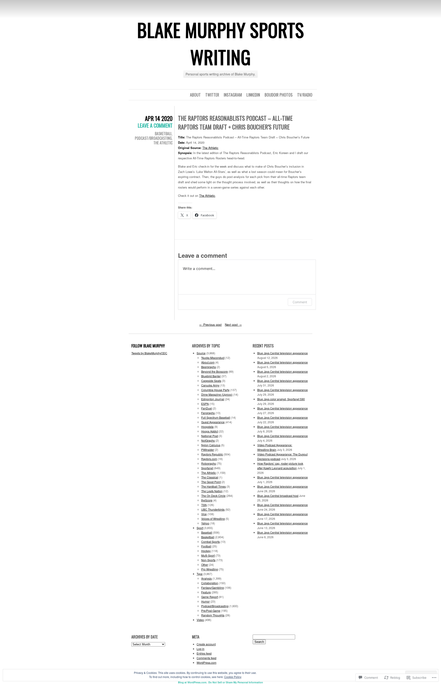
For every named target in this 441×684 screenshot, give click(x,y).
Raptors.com (209, 459)
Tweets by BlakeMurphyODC (149, 353)
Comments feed (206, 658)
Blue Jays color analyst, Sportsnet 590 (281, 399)
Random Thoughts (212, 615)
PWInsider (207, 450)
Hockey (206, 551)
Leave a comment (155, 125)
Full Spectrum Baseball (215, 417)
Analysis (206, 578)
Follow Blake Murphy (148, 346)
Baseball (206, 532)
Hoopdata (207, 427)
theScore (206, 500)
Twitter (212, 95)
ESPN (205, 404)
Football (206, 546)
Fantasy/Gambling (212, 588)
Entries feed (204, 653)
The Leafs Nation (212, 491)
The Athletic (162, 143)
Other (204, 565)
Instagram (233, 95)
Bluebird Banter (211, 376)
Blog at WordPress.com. (192, 682)
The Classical (209, 477)
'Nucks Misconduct (212, 358)
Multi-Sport (208, 555)
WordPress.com (206, 662)
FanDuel (206, 408)
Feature (206, 592)
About (195, 95)
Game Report (209, 597)
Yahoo (205, 523)
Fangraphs (208, 413)
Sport (200, 528)
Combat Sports (210, 542)
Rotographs (208, 463)
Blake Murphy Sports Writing (220, 43)
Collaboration (209, 583)
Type (200, 574)
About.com (208, 362)
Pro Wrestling (209, 569)
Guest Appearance (213, 422)
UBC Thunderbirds (213, 509)
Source (201, 353)
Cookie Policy (232, 677)
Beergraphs (208, 367)
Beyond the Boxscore (214, 371)
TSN (204, 505)
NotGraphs (208, 440)
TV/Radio (304, 95)
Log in (200, 649)
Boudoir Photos (279, 95)
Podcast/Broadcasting (153, 138)
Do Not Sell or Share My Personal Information (235, 682)
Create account (206, 644)
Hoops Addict (209, 431)
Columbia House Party (215, 390)
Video (200, 620)
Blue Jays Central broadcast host (277, 496)
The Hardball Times (213, 486)
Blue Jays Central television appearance (282, 353)
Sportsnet (207, 468)
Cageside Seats (211, 381)
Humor (205, 601)
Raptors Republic (212, 454)
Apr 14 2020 (158, 118)
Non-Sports (208, 560)
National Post (209, 436)
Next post (233, 324)
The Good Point (211, 482)
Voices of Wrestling (213, 519)
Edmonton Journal (212, 399)
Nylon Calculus (210, 445)
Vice (204, 514)
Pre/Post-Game (210, 610)
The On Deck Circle (213, 496)
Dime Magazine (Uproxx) (216, 394)
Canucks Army (210, 385)
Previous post (210, 324)
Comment (300, 302)
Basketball (163, 133)
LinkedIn (253, 95)
